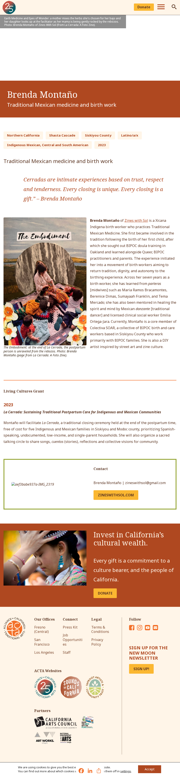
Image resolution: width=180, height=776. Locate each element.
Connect (70, 619)
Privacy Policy (97, 642)
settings (125, 771)
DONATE (105, 593)
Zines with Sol (136, 220)
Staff (66, 652)
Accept (150, 769)
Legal (96, 619)
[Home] (9, 7)
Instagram (139, 627)
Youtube (147, 627)
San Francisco (42, 642)
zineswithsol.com (116, 495)
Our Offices (44, 619)
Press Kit (70, 627)
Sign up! (141, 668)
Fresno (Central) (41, 629)
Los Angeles (44, 652)
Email (155, 627)
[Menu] (161, 7)
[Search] (174, 7)
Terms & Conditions (100, 629)
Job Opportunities (73, 640)
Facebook (131, 627)
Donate (143, 7)
